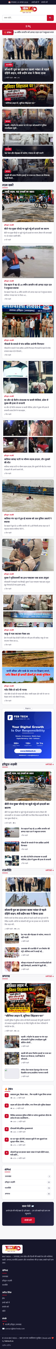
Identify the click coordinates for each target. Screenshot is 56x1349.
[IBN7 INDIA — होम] (28, 10)
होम (3, 1298)
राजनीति (27, 1188)
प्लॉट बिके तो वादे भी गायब (15, 690)
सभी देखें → (50, 764)
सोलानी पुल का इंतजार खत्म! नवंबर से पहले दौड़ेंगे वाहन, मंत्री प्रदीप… (29, 1153)
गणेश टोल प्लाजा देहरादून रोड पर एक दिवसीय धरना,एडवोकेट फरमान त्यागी (34, 1071)
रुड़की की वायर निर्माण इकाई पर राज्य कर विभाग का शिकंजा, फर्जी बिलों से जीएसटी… (36, 1056)
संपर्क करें (44, 2)
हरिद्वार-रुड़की (9, 225)
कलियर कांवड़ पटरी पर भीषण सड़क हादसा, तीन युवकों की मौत (27, 461)
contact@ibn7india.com (15, 1328)
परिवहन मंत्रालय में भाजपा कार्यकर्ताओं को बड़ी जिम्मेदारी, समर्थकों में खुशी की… (36, 964)
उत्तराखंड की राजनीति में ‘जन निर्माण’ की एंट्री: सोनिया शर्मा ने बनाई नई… (35, 950)
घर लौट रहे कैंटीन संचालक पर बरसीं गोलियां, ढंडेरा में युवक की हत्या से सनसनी (26, 401)
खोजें (3, 1311)
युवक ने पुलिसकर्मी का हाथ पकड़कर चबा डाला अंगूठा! (26, 578)
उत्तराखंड (27, 1176)
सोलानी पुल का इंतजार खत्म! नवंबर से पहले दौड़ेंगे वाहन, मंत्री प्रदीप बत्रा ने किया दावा (25, 912)
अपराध (27, 1193)
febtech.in (8, 1341)
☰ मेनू (28, 26)
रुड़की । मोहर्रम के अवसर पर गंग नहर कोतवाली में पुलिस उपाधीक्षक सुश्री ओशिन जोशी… (34, 1039)
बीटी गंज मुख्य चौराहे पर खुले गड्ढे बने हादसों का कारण (26, 229)
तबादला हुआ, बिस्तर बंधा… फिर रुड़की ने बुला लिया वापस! (30, 1094)
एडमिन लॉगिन (6, 1345)
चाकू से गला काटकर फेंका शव (17, 634)
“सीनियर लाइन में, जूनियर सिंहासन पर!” (24, 1016)
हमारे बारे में (35, 2)
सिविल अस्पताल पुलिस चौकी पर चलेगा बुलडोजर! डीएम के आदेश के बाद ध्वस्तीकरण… (30, 1117)
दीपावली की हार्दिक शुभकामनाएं (21, 1128)
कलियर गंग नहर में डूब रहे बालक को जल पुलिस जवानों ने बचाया (28, 520)
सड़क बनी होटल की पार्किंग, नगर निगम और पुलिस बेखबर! (30, 1104)
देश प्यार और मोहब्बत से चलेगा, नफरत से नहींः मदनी (36, 936)
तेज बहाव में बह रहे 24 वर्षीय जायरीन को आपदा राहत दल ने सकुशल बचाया (28, 286)
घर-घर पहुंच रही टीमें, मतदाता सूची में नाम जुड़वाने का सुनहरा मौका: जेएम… (28, 1140)
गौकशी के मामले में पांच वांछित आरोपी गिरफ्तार (24, 344)
